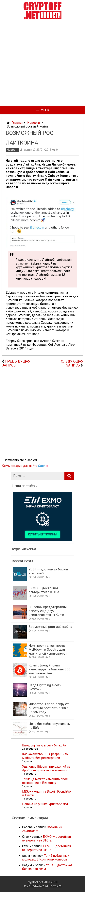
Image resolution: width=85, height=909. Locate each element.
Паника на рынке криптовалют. (45, 804)
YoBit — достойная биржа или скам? (47, 867)
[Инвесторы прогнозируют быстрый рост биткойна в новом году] (20, 715)
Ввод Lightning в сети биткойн (44, 745)
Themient (55, 886)
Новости (33, 123)
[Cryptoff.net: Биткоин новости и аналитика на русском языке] (42, 18)
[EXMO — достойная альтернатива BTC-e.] (20, 599)
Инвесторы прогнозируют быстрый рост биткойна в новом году (49, 708)
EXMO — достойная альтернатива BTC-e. (44, 590)
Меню (45, 110)
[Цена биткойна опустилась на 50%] (20, 734)
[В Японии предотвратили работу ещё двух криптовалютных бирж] (20, 618)
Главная (17, 123)
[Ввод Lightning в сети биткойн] (20, 696)
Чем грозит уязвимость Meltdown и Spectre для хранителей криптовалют (48, 649)
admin (28, 149)
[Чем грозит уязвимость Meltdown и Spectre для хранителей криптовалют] (20, 656)
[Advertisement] (42, 62)
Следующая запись (72, 363)
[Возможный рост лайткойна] (20, 637)
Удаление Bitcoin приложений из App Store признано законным (46, 768)
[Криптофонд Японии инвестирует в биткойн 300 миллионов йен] (20, 676)
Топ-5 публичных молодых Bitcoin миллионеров (45, 857)
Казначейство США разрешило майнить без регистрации (45, 756)
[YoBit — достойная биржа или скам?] (20, 580)
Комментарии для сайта (25, 466)
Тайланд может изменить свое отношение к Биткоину (45, 781)
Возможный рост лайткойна (50, 627)
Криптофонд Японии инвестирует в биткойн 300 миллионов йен (49, 669)
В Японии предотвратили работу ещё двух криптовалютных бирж (48, 611)
